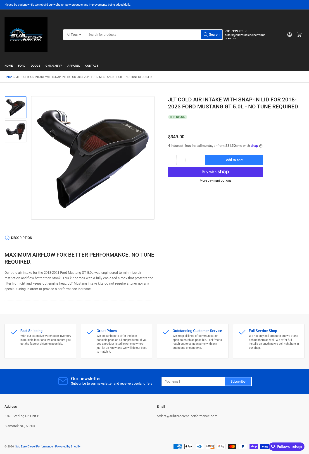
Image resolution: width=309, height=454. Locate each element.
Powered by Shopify (68, 446)
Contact (91, 65)
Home (9, 65)
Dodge (35, 65)
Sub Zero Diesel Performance (34, 446)
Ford (21, 65)
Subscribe (238, 381)
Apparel (73, 65)
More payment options (215, 180)
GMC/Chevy (53, 65)
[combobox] (154, 34)
